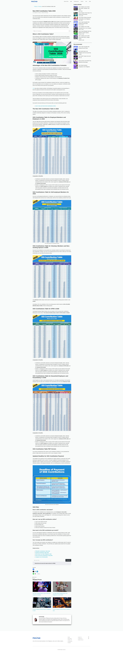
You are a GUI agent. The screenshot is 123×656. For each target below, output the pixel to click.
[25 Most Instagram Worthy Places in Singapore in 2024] (42, 606)
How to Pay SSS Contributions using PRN (43, 555)
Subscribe (68, 560)
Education (66, 1)
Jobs (90, 1)
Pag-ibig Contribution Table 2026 (42, 552)
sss (34, 578)
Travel (82, 1)
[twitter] (88, 638)
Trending (39, 6)
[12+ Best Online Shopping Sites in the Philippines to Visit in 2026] (62, 591)
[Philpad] (34, 1)
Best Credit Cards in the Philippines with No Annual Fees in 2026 (85, 53)
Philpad (35, 6)
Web (71, 1)
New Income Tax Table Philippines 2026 (43, 554)
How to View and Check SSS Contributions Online (45, 105)
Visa (86, 1)
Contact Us (80, 638)
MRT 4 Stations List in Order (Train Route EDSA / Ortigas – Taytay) (84, 37)
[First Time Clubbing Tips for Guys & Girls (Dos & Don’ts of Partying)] (42, 591)
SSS (33, 88)
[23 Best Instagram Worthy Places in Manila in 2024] (62, 606)
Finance (69, 642)
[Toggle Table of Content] (69, 31)
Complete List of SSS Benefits (41, 557)
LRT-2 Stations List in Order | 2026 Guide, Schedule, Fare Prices (84, 8)
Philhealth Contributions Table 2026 (42, 551)
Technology (76, 1)
